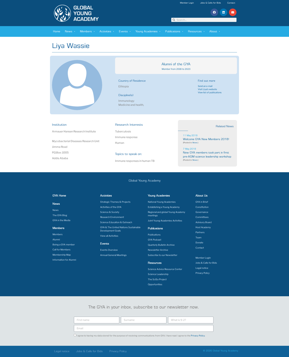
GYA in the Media (61, 220)
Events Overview (109, 250)
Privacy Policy (203, 273)
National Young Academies (162, 202)
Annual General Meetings (113, 255)
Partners (200, 232)
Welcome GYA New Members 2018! (206, 139)
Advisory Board (204, 222)
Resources (195, 31)
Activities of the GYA (110, 207)
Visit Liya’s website (207, 89)
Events (123, 31)
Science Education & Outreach (116, 222)
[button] (214, 12)
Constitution (202, 207)
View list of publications (210, 92)
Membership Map (62, 254)
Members (86, 31)
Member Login (187, 3)
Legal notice (202, 268)
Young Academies (146, 31)
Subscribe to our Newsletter (162, 255)
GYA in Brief (202, 202)
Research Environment (112, 217)
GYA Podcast (154, 239)
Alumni (56, 239)
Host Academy (203, 227)
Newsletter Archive (158, 250)
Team (198, 237)
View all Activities (109, 235)
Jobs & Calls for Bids (210, 3)
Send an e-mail (205, 86)
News (68, 31)
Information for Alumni (64, 259)
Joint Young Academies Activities (165, 220)
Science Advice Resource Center (165, 269)
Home (56, 31)
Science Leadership (158, 274)
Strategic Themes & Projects (115, 202)
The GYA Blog (60, 215)
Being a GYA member (64, 244)
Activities (105, 31)
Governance (202, 212)
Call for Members (61, 249)
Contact (231, 3)
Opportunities (155, 284)
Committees (202, 217)
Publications (172, 31)
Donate (199, 242)
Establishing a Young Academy (164, 207)
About (213, 31)
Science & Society (109, 212)
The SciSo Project (157, 279)
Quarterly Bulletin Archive (161, 245)
